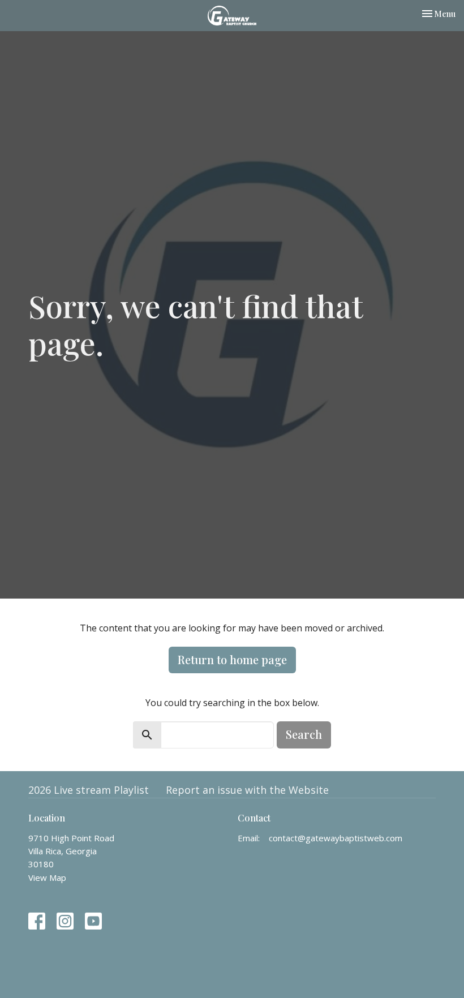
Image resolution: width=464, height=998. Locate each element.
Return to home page (232, 659)
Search (304, 734)
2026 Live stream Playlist (88, 790)
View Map (47, 877)
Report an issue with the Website (247, 790)
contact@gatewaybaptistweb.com (335, 838)
